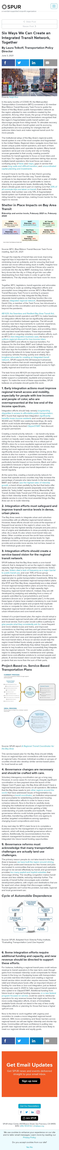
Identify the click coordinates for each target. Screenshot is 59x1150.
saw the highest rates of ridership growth (26, 484)
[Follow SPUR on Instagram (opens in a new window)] (38, 1112)
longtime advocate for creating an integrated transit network (25, 358)
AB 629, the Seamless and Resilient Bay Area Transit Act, (28, 313)
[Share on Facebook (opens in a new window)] (8, 62)
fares (21, 163)
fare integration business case (25, 336)
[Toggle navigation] (54, 6)
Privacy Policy (29, 1137)
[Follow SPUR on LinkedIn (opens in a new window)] (32, 1112)
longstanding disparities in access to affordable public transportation (27, 412)
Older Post (30, 21)
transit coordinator (23, 795)
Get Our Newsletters (29, 1106)
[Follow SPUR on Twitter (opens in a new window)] (26, 1112)
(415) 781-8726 (26, 1126)
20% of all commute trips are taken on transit (29, 188)
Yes (27, 1147)
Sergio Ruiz (13, 97)
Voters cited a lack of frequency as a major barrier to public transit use (29, 571)
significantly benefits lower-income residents (26, 417)
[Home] (12, 6)
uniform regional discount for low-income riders (24, 339)
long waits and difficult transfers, (23, 166)
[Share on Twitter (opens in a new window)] (22, 62)
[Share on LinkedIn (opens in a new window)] (36, 62)
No (31, 1147)
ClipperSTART (34, 426)
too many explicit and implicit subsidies (28, 872)
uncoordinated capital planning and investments (29, 167)
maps (31, 163)
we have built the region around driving (35, 862)
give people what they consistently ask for (21, 624)
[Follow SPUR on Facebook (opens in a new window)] (20, 1112)
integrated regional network (22, 300)
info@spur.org (38, 1126)
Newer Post (28, 26)
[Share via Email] (50, 62)
